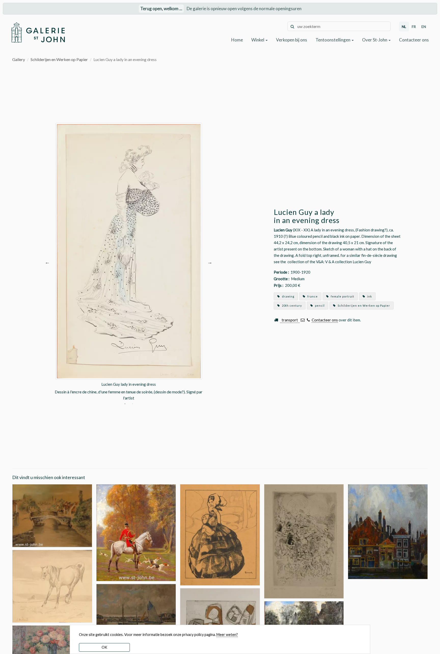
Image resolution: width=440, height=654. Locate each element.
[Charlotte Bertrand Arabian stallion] (52, 585)
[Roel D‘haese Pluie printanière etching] (304, 543)
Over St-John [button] (375, 39)
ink (369, 296)
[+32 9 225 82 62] (308, 320)
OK (104, 647)
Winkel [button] (258, 39)
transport (290, 320)
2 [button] (132, 405)
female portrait (342, 296)
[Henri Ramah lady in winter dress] (220, 534)
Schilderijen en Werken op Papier (59, 59)
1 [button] (125, 405)
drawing (287, 296)
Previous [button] (47, 262)
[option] (128, 262)
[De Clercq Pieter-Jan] (136, 613)
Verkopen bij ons (291, 39)
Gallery (18, 59)
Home (237, 39)
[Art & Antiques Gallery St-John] (38, 32)
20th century (291, 305)
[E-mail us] (302, 320)
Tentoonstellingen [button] (333, 39)
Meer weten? (227, 634)
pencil (319, 305)
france (312, 296)
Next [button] (209, 262)
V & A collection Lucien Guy (348, 261)
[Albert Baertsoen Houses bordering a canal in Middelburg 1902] (388, 531)
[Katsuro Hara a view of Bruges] (52, 515)
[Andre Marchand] (136, 532)
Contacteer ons (414, 39)
